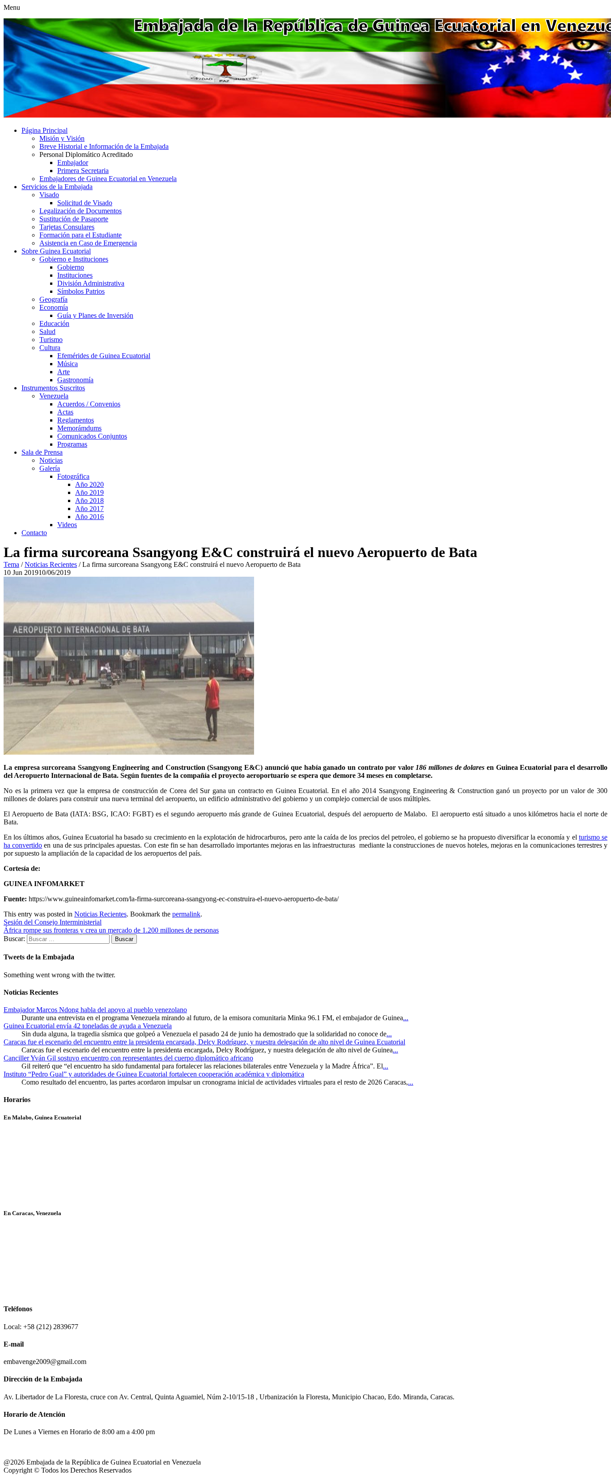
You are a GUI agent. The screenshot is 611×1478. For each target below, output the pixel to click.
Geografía (53, 299)
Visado (49, 194)
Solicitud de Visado (84, 203)
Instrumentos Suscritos (53, 388)
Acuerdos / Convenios (88, 404)
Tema (11, 564)
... (405, 1018)
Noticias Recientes (51, 564)
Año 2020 (89, 484)
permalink (186, 914)
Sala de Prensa (42, 452)
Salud (47, 331)
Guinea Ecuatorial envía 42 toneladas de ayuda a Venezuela (88, 1026)
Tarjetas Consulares (66, 227)
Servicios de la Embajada (57, 186)
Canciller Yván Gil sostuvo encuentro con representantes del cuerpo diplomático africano (128, 1058)
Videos (67, 524)
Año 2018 (89, 500)
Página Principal (44, 130)
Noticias (51, 460)
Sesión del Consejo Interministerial (53, 922)
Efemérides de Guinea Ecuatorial (103, 355)
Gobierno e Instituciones (73, 259)
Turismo (51, 339)
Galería (49, 468)
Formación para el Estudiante (80, 235)
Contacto (34, 532)
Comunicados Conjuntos (92, 436)
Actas (65, 412)
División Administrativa (90, 283)
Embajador (72, 162)
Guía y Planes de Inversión (95, 315)
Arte (63, 372)
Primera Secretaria (83, 170)
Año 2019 (89, 492)
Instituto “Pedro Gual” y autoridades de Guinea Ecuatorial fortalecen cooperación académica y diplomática (154, 1074)
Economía (53, 307)
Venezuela (53, 396)
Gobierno (70, 267)
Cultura (49, 347)
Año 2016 (89, 516)
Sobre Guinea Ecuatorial (56, 251)
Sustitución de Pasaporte (73, 219)
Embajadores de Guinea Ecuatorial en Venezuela (108, 178)
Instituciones (75, 275)
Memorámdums (79, 428)
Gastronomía (75, 380)
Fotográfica (73, 476)
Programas (72, 444)
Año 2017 (89, 508)
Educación (54, 323)
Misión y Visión (62, 138)
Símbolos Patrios (81, 291)
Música (67, 363)
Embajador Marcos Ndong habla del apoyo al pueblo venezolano (95, 1009)
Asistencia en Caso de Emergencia (88, 243)
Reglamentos (75, 420)
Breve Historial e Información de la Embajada (104, 146)
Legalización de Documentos (80, 211)
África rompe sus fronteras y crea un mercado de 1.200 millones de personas (111, 930)
